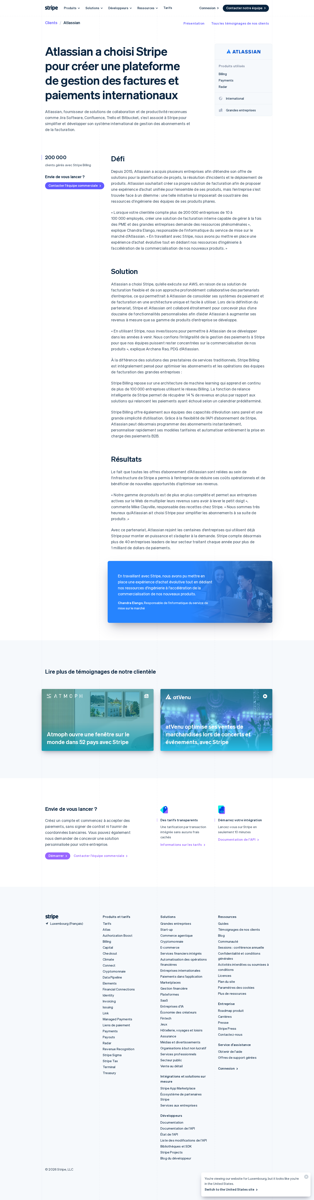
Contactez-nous (230, 1034)
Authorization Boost (117, 935)
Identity (108, 995)
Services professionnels (178, 1054)
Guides (223, 923)
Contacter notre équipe (244, 8)
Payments (110, 1031)
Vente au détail (171, 1066)
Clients (51, 22)
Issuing (108, 1007)
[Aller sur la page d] (50, 916)
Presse (223, 1022)
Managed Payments (117, 1019)
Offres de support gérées (237, 1057)
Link (106, 1013)
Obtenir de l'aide (230, 1051)
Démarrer (56, 855)
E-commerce (169, 947)
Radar (107, 1043)
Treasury (109, 1073)
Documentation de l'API (236, 839)
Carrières (225, 1016)
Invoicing (109, 1001)
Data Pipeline (112, 977)
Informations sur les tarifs (181, 844)
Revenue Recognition (118, 1049)
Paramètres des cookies (236, 987)
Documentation (171, 1122)
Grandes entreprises (175, 923)
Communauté (228, 941)
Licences (225, 975)
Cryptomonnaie (114, 971)
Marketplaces (170, 982)
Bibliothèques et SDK (176, 1146)
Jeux (163, 1024)
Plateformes (169, 994)
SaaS (164, 1000)
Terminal (109, 1067)
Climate (108, 959)
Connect (109, 965)
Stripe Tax (110, 1061)
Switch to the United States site (229, 1189)
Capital (108, 947)
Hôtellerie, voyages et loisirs (181, 1030)
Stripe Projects (171, 1152)
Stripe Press (227, 1028)
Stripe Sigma (112, 1055)
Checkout (110, 953)
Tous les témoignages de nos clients (240, 23)
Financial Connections (119, 989)
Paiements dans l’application (181, 976)
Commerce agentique (176, 935)
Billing (107, 941)
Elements (110, 983)
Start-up (166, 929)
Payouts (109, 1037)
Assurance (168, 1036)
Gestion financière (174, 988)
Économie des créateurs (178, 1012)
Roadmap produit (231, 1010)
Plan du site (226, 981)
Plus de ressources (232, 993)
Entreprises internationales (180, 970)
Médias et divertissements (180, 1042)
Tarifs (167, 8)
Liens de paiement (116, 1025)
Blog (221, 935)
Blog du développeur (175, 1158)
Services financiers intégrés (181, 953)
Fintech (165, 1018)
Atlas (106, 929)
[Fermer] (306, 1177)
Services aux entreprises (178, 1105)
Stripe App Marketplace (177, 1088)
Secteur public (171, 1060)
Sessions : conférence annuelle (241, 947)
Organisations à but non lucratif (183, 1048)
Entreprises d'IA (172, 1006)
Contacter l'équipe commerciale (73, 185)
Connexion (207, 8)
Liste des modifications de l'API (183, 1140)
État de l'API (169, 1134)
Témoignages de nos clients (239, 929)
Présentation (193, 23)
